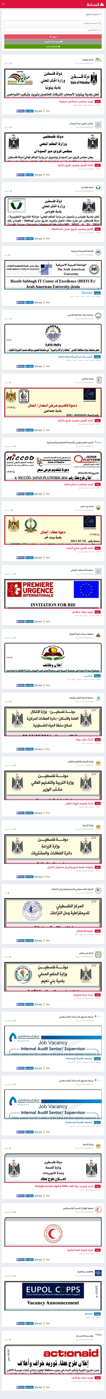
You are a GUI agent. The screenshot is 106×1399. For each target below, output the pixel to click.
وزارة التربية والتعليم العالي (80, 761)
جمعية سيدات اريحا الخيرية (81, 634)
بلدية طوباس (87, 187)
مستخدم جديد (52, 46)
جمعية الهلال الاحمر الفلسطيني (78, 1208)
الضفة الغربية (8, 446)
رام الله (6, 64)
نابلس (6, 383)
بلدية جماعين (87, 378)
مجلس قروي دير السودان (81, 123)
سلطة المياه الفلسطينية (81, 698)
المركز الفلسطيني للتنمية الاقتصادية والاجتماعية (70, 442)
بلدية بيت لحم (87, 506)
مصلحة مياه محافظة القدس (80, 315)
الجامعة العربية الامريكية (82, 251)
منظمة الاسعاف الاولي (82, 570)
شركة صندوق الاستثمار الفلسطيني (76, 1017)
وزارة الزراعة (88, 825)
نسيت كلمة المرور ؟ (52, 41)
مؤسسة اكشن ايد (84, 1336)
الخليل (6, 957)
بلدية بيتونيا (88, 59)
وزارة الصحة (88, 1144)
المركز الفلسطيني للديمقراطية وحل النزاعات (72, 889)
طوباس (7, 191)
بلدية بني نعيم (86, 953)
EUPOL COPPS (85, 1272)
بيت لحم (7, 510)
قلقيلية (6, 702)
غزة (5, 893)
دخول (54, 36)
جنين (6, 255)
